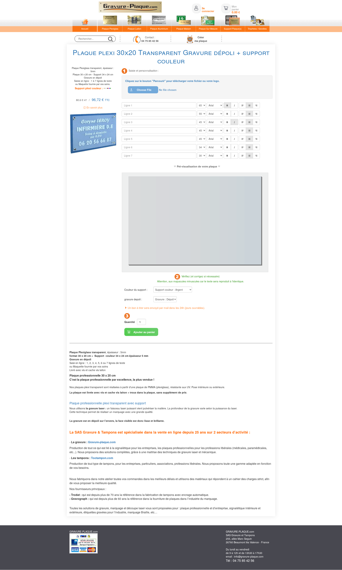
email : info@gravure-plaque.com (244, 556)
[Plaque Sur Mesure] (208, 21)
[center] (249, 105)
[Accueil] (84, 21)
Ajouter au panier (144, 332)
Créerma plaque (201, 39)
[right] (256, 105)
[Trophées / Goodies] (257, 21)
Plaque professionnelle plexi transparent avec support (107, 403)
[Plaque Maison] (184, 21)
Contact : (150, 39)
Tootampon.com (102, 458)
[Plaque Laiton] (134, 21)
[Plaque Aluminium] (159, 21)
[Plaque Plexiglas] (110, 21)
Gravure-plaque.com (102, 442)
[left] (242, 105)
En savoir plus (94, 107)
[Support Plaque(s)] (233, 21)
